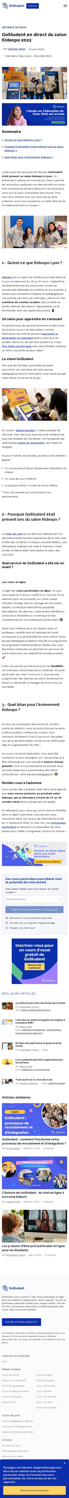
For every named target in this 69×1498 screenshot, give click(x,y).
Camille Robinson (29, 1083)
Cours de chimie (10, 1375)
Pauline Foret (13, 1201)
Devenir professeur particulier (18, 1432)
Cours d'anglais (44, 1375)
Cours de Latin (44, 1402)
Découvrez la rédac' (12, 1456)
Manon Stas (26, 1026)
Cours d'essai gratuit (21, 1322)
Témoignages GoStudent (15, 1451)
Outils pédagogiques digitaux (17, 1421)
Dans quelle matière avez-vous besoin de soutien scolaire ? (32, 890)
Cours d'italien (44, 1391)
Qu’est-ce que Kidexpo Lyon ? (23, 139)
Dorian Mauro (13, 1148)
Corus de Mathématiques (15, 1391)
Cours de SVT (9, 1402)
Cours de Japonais (46, 1396)
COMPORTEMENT (56, 1083)
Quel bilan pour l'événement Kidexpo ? (28, 157)
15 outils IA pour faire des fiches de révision (40, 1003)
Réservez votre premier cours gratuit (34, 909)
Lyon (4, 1361)
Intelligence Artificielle (36, 1010)
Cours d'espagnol (45, 1380)
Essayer (32, 6)
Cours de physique (12, 1396)
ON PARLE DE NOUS (14, 27)
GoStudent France (29, 1007)
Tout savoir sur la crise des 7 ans (33, 1079)
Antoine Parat (16, 48)
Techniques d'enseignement (17, 1426)
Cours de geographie (13, 1385)
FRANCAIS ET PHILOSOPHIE (36, 1070)
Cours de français (45, 1385)
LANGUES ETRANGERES (33, 1030)
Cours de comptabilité (14, 1380)
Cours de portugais (46, 1407)
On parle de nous (11, 1445)
